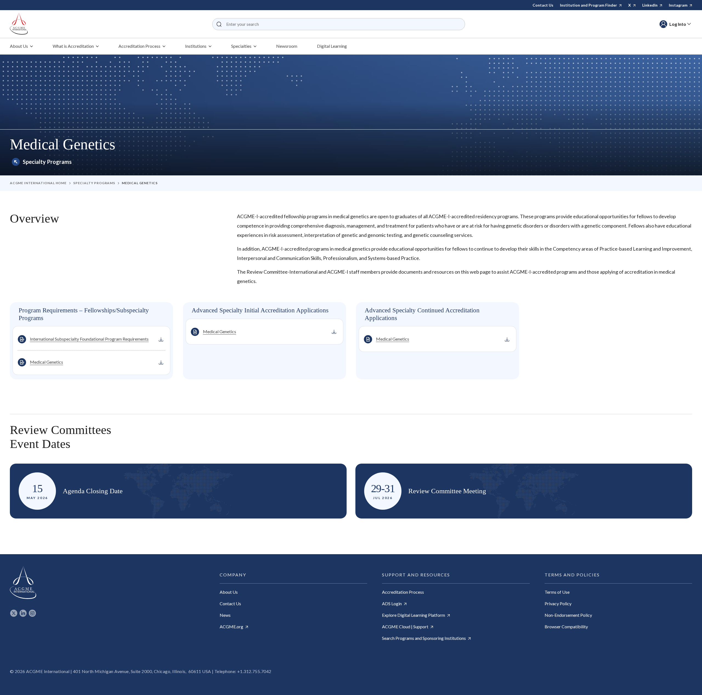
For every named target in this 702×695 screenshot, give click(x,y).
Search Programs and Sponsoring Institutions (424, 638)
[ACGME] (19, 24)
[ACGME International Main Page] (23, 582)
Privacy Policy (558, 603)
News (225, 615)
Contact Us (543, 5)
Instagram (678, 5)
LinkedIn (650, 5)
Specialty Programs (47, 161)
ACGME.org (232, 626)
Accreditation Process (403, 592)
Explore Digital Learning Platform (414, 615)
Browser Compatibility (566, 626)
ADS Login (392, 603)
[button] (219, 24)
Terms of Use (557, 592)
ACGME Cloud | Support (405, 626)
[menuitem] (21, 46)
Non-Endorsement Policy (568, 615)
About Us (229, 592)
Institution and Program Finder (589, 5)
